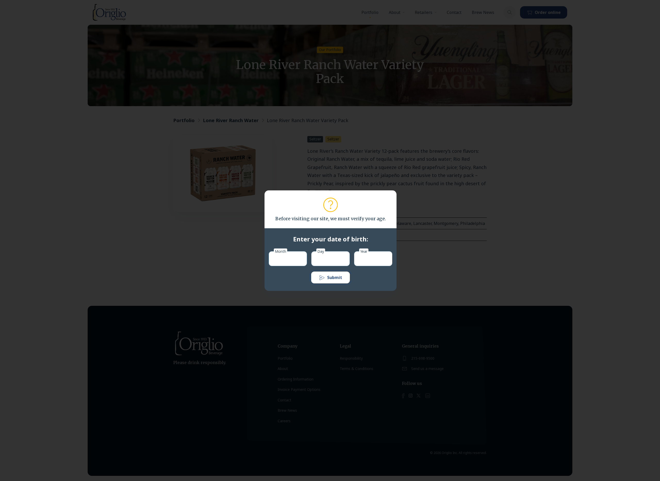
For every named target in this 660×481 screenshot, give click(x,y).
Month (280, 251)
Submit (334, 277)
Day (320, 251)
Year (363, 251)
